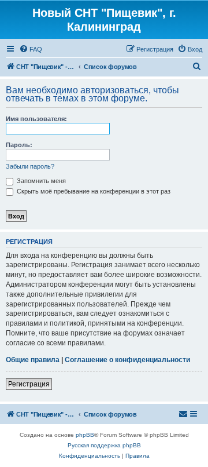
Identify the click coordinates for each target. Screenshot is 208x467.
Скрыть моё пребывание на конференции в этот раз (92, 191)
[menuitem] (30, 49)
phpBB (85, 435)
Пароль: (19, 144)
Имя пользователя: (36, 118)
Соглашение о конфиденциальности (127, 360)
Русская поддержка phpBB (104, 445)
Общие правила (33, 360)
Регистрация (29, 384)
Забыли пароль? (30, 166)
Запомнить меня (40, 180)
